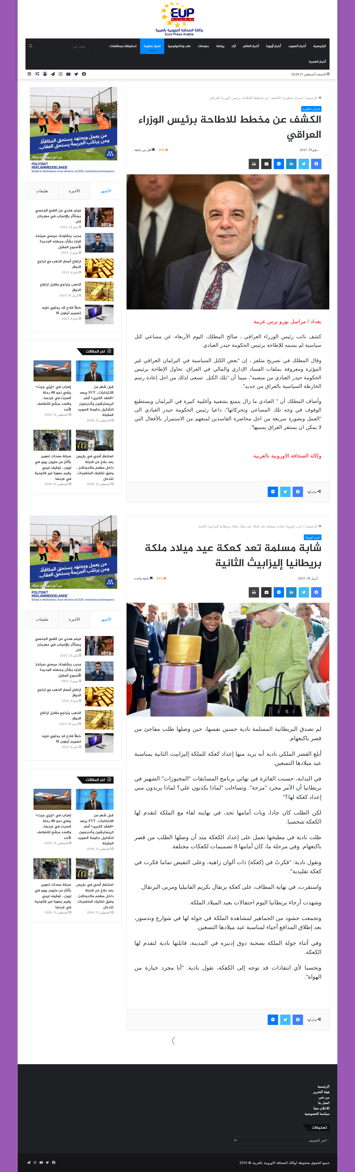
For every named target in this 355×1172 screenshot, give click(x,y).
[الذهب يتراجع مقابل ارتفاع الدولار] (99, 291)
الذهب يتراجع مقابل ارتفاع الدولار (60, 287)
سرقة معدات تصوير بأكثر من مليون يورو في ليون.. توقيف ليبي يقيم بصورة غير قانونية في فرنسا (53, 467)
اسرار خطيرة (152, 46)
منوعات (203, 46)
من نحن (324, 1097)
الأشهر (106, 190)
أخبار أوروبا (273, 46)
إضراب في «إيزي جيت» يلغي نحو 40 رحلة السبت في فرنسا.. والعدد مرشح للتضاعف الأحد (53, 398)
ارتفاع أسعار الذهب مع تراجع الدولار (59, 264)
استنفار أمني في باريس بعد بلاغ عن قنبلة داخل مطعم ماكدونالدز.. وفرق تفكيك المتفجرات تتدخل (95, 467)
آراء (234, 46)
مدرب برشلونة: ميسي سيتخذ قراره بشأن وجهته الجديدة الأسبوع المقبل (58, 241)
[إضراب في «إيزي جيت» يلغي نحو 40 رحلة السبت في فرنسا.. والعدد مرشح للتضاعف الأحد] (52, 371)
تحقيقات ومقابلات (122, 46)
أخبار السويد (297, 46)
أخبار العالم (251, 46)
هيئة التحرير (321, 1092)
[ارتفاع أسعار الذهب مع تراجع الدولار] (99, 268)
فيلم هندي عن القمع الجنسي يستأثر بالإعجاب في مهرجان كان (58, 216)
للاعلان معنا (321, 1108)
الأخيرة (74, 190)
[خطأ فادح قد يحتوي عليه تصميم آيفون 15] (99, 314)
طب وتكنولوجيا (179, 46)
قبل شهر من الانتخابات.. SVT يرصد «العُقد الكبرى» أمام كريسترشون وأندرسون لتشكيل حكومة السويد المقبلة (96, 401)
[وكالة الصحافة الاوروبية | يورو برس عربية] (177, 19)
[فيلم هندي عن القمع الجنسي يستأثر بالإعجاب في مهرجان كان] (99, 217)
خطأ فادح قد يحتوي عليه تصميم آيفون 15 (61, 310)
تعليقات (42, 190)
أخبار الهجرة (317, 62)
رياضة (220, 46)
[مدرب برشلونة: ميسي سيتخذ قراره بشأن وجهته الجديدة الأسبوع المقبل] (99, 243)
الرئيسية (319, 46)
